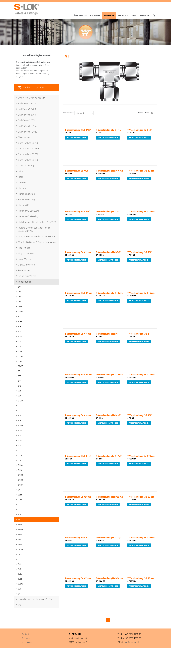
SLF (19, 435)
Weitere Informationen (76, 138)
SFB (19, 376)
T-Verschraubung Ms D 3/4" (77, 211)
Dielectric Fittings (26, 165)
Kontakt (144, 15)
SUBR (20, 579)
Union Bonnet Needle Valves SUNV (35, 599)
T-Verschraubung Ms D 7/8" (108, 252)
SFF (19, 381)
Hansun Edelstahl (26, 194)
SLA (19, 416)
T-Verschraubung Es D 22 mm (140, 496)
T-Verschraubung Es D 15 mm (78, 333)
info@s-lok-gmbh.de (133, 642)
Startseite (26, 634)
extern (21, 171)
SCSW (20, 356)
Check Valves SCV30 (28, 160)
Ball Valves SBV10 (27, 103)
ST (19, 520)
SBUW (20, 312)
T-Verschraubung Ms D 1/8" (108, 415)
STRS (20, 554)
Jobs (133, 15)
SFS (19, 386)
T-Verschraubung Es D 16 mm (109, 374)
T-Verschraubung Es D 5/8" (77, 170)
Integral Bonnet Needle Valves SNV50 (36, 236)
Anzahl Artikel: (143, 113)
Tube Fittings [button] (24, 281)
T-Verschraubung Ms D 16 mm (78, 374)
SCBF (20, 322)
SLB (19, 421)
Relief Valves (24, 270)
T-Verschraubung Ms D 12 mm (140, 211)
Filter (20, 177)
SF (19, 371)
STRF (20, 544)
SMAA (20, 465)
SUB (19, 569)
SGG (20, 396)
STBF (20, 524)
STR (19, 539)
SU (19, 559)
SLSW (20, 455)
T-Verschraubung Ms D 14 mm (78, 293)
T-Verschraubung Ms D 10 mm (109, 170)
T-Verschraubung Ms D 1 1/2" (78, 537)
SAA (19, 287)
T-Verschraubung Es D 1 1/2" (109, 537)
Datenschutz (27, 638)
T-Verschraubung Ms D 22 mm (109, 496)
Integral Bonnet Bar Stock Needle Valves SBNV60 (34, 229)
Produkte (95, 15)
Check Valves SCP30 (28, 154)
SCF (19, 327)
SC (19, 317)
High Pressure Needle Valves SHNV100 (37, 222)
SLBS (20, 430)
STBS (20, 534)
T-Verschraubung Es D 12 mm (78, 252)
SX (19, 594)
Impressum (27, 642)
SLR (19, 445)
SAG (19, 302)
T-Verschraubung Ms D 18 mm (140, 374)
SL (19, 411)
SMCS (20, 480)
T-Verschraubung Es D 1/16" (108, 130)
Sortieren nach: (68, 113)
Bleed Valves (24, 137)
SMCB (20, 475)
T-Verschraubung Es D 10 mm (140, 170)
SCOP (20, 336)
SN (19, 490)
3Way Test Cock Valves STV (32, 97)
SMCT (20, 485)
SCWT (20, 366)
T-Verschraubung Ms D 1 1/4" (78, 456)
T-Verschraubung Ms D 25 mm (140, 537)
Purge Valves (24, 259)
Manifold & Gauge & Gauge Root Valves (37, 242)
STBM (20, 529)
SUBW (20, 584)
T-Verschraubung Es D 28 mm (140, 578)
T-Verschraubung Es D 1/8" (139, 415)
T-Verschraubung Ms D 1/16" (78, 130)
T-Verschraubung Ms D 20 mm (140, 456)
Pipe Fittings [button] (24, 248)
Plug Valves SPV (26, 253)
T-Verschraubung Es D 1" (138, 333)
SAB (19, 292)
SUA (19, 564)
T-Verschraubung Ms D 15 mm (140, 293)
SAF (19, 297)
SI (19, 406)
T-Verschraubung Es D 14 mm (109, 293)
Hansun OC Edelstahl (28, 210)
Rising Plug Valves (27, 276)
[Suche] (154, 15)
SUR (19, 589)
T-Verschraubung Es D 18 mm (78, 415)
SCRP (20, 351)
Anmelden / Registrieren (35, 55)
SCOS (20, 341)
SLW (19, 460)
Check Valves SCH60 (28, 148)
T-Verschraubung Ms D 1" (107, 333)
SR (19, 510)
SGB (19, 391)
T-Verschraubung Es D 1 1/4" (109, 456)
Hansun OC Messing (28, 216)
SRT (19, 515)
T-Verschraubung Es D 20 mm (78, 496)
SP (19, 505)
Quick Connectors (26, 264)
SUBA (20, 574)
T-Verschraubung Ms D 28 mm (109, 578)
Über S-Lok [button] (79, 15)
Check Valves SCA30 (28, 143)
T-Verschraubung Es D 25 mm (78, 578)
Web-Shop (109, 15)
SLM (20, 440)
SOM (20, 495)
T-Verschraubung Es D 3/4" (108, 211)
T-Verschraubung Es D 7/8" (139, 252)
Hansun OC (23, 205)
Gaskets (22, 182)
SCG (19, 331)
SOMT (20, 500)
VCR (20, 604)
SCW (20, 361)
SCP (19, 346)
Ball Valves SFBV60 (27, 126)
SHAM (20, 401)
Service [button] (122, 15)
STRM (20, 549)
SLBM (20, 425)
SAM (20, 307)
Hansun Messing (26, 199)
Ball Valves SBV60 (27, 114)
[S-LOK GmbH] (26, 9)
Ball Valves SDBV (26, 120)
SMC (20, 470)
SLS (19, 450)
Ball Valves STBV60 (27, 131)
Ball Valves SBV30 (27, 109)
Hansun (22, 188)
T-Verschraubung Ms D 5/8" (139, 130)
